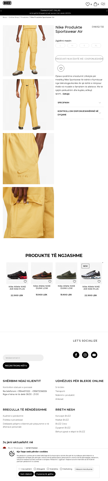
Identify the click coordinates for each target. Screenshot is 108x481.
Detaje (66, 94)
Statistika (54, 469)
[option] (17, 290)
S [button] (84, 45)
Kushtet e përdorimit (13, 416)
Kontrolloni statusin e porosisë (17, 387)
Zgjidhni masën (63, 41)
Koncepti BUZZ (63, 416)
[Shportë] (95, 5)
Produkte (24, 17)
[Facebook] (76, 355)
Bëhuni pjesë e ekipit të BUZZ (70, 431)
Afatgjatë (41, 469)
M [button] (72, 45)
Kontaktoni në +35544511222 (65, 10)
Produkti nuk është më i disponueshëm (79, 59)
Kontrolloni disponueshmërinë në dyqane (78, 113)
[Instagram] (85, 355)
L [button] (60, 45)
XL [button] (96, 45)
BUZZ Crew (61, 424)
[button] (61, 68)
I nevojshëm (26, 469)
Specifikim (63, 102)
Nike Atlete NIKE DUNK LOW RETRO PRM (41, 288)
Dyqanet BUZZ (62, 427)
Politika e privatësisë (13, 420)
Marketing (67, 469)
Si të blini (59, 387)
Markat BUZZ (62, 420)
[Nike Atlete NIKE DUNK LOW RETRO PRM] (42, 273)
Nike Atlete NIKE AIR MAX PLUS (17, 288)
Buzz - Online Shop (11, 17)
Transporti (60, 391)
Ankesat (59, 399)
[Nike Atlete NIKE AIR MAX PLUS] (17, 273)
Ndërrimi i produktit (65, 395)
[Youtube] (94, 355)
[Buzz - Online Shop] (7, 4)
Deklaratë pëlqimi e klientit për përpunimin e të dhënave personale (26, 425)
